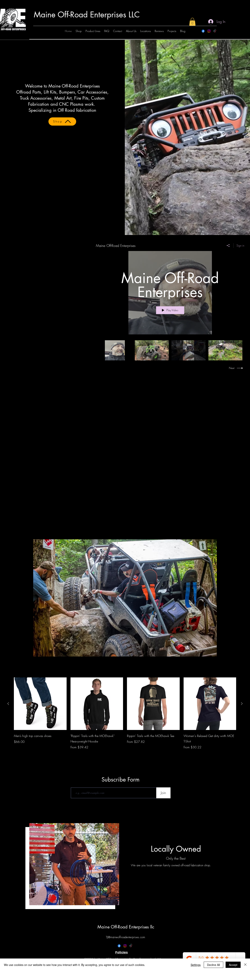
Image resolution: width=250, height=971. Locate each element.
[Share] (228, 245)
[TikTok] (215, 31)
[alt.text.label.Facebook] (203, 31)
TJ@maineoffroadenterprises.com (125, 937)
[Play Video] (115, 350)
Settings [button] (196, 965)
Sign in (240, 245)
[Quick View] (40, 703)
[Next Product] (241, 703)
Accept (233, 965)
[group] (125, 716)
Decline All (213, 965)
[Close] (245, 965)
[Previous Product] (8, 703)
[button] (192, 22)
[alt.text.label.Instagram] (209, 31)
